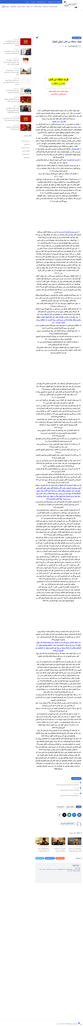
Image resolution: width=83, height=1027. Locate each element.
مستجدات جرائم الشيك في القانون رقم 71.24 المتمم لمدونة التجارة (11, 72)
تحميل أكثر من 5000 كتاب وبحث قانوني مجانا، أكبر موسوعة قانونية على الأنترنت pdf (11, 62)
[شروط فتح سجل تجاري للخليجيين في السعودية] (74, 841)
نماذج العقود (13, 6)
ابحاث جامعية (29, 6)
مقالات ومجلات (60, 806)
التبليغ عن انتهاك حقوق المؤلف (54, 2)
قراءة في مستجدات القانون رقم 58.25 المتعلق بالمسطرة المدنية (11, 52)
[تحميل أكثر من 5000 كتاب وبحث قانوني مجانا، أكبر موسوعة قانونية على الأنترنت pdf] (25, 60)
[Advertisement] (41, 24)
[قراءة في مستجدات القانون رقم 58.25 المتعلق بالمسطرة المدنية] (25, 51)
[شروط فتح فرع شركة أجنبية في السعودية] (42, 841)
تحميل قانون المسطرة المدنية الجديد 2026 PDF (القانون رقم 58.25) (11, 43)
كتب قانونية (45, 6)
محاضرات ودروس (25, 148)
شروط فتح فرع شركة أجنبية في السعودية (69, 795)
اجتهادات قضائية (38, 6)
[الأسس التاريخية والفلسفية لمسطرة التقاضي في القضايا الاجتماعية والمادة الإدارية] (25, 108)
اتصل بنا (33, 2)
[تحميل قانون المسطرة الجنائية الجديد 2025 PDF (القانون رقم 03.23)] (25, 80)
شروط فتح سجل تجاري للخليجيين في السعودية (67, 785)
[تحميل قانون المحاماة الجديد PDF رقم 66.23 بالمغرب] (25, 91)
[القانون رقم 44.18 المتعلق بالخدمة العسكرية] (25, 127)
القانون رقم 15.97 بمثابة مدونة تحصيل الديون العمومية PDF (11, 119)
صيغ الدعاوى (6, 6)
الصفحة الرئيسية (53, 6)
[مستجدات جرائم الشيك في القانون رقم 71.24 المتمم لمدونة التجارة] (25, 70)
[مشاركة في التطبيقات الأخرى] (59, 815)
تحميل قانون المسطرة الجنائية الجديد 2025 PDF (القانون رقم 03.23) (11, 82)
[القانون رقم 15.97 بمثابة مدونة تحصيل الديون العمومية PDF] (25, 118)
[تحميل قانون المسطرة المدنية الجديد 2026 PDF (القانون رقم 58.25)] (25, 41)
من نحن (27, 2)
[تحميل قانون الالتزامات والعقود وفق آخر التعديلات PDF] (25, 99)
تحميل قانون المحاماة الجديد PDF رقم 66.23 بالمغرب (12, 91)
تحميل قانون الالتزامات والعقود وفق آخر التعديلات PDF (11, 100)
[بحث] (3, 6)
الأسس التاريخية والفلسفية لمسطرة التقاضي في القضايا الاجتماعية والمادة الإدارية (12, 110)
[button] (74, 815)
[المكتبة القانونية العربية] (70, 5)
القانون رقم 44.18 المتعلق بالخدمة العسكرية (12, 128)
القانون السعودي (76, 38)
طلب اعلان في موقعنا (41, 2)
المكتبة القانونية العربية (72, 46)
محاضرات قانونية (21, 6)
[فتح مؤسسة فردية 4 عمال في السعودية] (58, 841)
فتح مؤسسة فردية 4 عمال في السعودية (69, 790)
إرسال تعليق (75, 865)
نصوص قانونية (26, 154)
